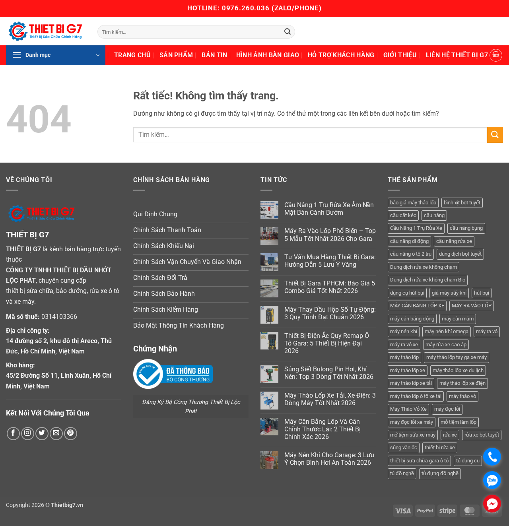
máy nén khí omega (446, 331)
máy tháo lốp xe (407, 370)
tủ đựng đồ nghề (440, 473)
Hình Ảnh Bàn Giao (267, 55)
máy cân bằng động (412, 319)
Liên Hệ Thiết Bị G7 (457, 55)
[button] (55, 55)
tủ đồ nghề (402, 473)
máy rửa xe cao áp (445, 344)
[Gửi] (288, 32)
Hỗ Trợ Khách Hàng (341, 55)
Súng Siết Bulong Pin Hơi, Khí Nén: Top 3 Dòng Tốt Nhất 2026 (328, 372)
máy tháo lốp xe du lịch (458, 370)
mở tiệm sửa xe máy (412, 435)
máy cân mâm (458, 319)
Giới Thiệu (400, 55)
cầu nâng (434, 215)
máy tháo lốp (404, 357)
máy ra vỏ (486, 331)
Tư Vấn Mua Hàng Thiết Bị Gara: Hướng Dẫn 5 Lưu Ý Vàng (330, 260)
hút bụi (481, 293)
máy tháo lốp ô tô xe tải (415, 396)
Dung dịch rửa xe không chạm (423, 267)
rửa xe (450, 435)
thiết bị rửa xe (440, 447)
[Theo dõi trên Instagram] (27, 433)
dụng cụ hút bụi (407, 293)
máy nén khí (403, 331)
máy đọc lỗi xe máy (411, 422)
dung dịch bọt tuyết (460, 254)
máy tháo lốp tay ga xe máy (456, 357)
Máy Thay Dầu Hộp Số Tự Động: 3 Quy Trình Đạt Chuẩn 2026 (330, 313)
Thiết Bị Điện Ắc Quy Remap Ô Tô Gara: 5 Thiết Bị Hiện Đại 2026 (326, 343)
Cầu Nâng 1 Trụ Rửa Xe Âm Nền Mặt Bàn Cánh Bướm (329, 208)
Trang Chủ (132, 55)
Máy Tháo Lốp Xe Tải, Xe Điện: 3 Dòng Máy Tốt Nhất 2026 (330, 399)
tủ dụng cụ (468, 461)
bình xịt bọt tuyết (462, 203)
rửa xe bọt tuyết (481, 435)
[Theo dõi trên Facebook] (13, 433)
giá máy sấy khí (449, 293)
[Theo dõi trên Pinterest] (70, 433)
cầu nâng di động (409, 241)
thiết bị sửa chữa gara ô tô (419, 461)
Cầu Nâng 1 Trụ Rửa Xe (416, 228)
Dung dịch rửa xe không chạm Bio (427, 280)
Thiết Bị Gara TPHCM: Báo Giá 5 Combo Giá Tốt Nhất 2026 (329, 287)
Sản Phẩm (176, 55)
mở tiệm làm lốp (458, 422)
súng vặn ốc (403, 447)
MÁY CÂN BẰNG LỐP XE (417, 306)
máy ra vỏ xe (404, 344)
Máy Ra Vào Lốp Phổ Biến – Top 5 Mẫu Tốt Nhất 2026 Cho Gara (330, 234)
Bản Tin (214, 55)
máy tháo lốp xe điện (462, 383)
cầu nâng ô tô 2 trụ (410, 254)
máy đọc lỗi (447, 409)
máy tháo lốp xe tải (411, 383)
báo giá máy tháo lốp (413, 203)
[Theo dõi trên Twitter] (42, 433)
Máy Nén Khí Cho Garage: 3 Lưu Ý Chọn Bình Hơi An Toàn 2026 (329, 458)
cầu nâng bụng (466, 228)
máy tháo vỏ (462, 396)
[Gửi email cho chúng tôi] (56, 433)
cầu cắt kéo (403, 215)
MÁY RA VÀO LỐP (472, 306)
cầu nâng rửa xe (454, 241)
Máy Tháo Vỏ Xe (408, 409)
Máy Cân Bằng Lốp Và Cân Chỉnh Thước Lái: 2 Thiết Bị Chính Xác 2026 (322, 429)
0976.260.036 (246, 8)
